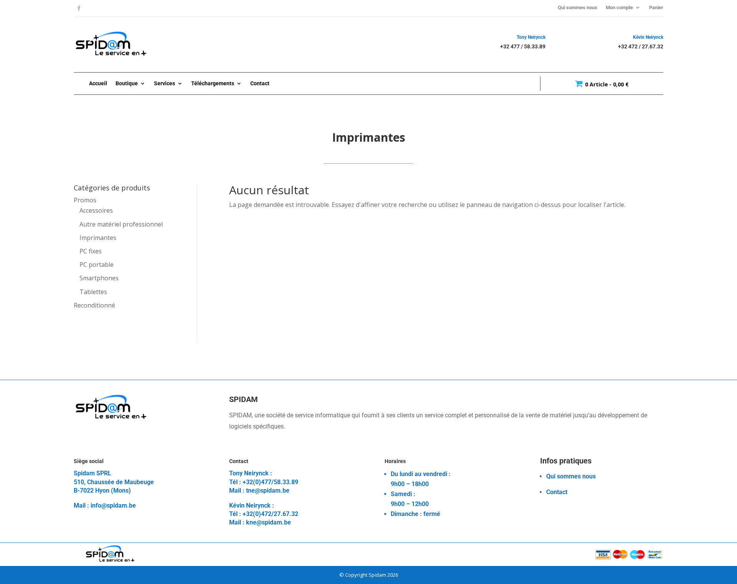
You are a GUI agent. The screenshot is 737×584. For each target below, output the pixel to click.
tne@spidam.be (267, 490)
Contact (259, 83)
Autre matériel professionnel (121, 224)
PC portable (96, 264)
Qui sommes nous (577, 7)
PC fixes (90, 251)
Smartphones (99, 278)
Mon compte (619, 7)
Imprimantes (97, 237)
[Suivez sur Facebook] (79, 8)
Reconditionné (94, 305)
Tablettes (93, 292)
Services (164, 83)
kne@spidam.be (268, 522)
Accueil (98, 83)
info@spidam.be (113, 505)
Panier (656, 7)
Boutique (127, 83)
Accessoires (96, 210)
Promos (85, 200)
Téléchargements (212, 83)
